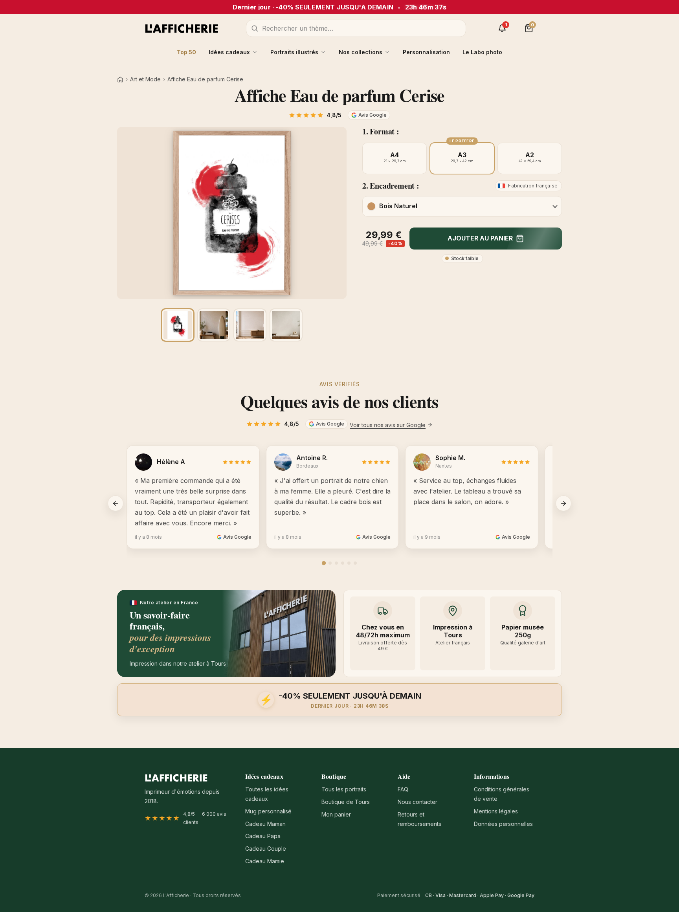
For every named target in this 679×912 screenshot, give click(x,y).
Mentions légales (496, 811)
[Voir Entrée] (213, 324)
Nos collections (360, 52)
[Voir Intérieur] (249, 324)
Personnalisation (426, 52)
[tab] (323, 563)
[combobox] (356, 28)
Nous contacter (417, 801)
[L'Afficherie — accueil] (181, 28)
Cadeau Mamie (264, 861)
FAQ (403, 789)
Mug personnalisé (268, 811)
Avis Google (372, 115)
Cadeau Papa (263, 836)
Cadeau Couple (265, 848)
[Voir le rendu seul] (177, 324)
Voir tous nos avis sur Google (388, 425)
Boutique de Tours (345, 801)
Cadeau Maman (265, 823)
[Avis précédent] (115, 503)
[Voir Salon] (286, 324)
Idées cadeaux (229, 52)
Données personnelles (503, 823)
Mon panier (336, 814)
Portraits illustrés (294, 52)
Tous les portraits (343, 789)
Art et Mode (145, 79)
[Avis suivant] (563, 503)
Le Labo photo (482, 52)
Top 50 (186, 52)
